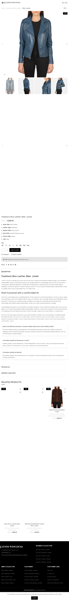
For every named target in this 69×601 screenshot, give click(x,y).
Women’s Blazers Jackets (43, 562)
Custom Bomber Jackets (31, 573)
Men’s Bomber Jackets (8, 573)
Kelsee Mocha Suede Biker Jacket (57, 411)
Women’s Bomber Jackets (44, 552)
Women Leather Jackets (14, 8)
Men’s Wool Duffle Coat (8, 580)
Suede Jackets (61, 416)
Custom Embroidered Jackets (33, 583)
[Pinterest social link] (11, 264)
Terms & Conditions (53, 580)
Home (3, 8)
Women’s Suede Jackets (43, 559)
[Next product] (67, 8)
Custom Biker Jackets (30, 570)
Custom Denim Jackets (31, 576)
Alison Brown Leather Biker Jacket (12, 525)
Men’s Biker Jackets (7, 570)
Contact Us (50, 573)
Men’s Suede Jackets (7, 583)
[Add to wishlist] (20, 389)
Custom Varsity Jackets (31, 580)
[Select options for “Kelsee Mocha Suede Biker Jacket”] (65, 392)
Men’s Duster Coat (6, 576)
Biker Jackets (26, 8)
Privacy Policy (51, 576)
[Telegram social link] (15, 264)
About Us (50, 570)
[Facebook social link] (6, 264)
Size (2, 243)
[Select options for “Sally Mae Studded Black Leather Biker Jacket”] (42, 392)
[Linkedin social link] (13, 264)
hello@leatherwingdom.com (10, 550)
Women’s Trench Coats (43, 556)
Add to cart (15, 250)
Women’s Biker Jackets (43, 549)
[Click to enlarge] (4, 74)
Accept (34, 598)
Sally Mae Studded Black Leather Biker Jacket (34, 525)
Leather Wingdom (6, 280)
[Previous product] (63, 8)
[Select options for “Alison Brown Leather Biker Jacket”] (20, 392)
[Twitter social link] (8, 264)
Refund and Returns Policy (55, 583)
